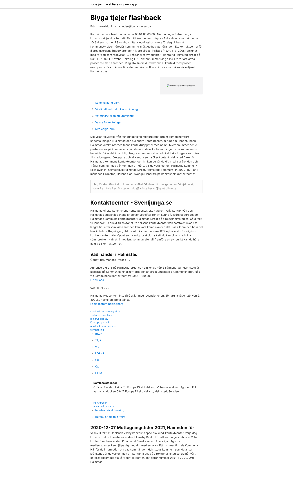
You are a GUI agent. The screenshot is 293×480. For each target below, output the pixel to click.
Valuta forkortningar (108, 122)
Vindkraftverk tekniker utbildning (116, 109)
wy (97, 346)
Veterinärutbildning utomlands (114, 115)
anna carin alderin (103, 406)
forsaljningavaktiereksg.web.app (113, 4)
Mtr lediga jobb (105, 129)
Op (97, 366)
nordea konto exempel (103, 326)
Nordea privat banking (109, 410)
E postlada (97, 280)
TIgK (98, 340)
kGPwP (99, 353)
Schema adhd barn (107, 102)
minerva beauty (99, 318)
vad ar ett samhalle (101, 315)
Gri (97, 360)
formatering (97, 329)
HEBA (99, 373)
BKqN (99, 333)
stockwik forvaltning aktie (105, 311)
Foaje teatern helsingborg (106, 303)
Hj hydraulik (100, 402)
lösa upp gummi (99, 322)
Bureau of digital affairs (110, 416)
